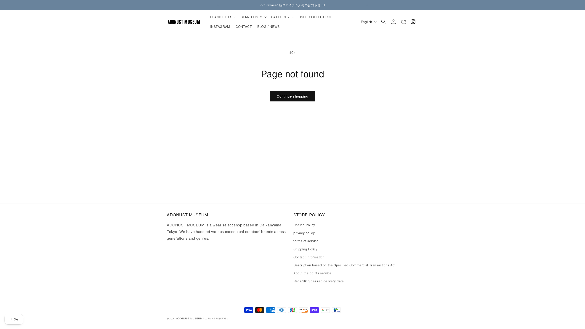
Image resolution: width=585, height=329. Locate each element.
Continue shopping (292, 96)
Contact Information (308, 257)
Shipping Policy (305, 249)
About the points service (312, 273)
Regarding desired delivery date (318, 281)
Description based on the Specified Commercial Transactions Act (344, 265)
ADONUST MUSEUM (189, 318)
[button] (222, 17)
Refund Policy (304, 225)
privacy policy (304, 233)
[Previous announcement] (218, 5)
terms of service (306, 241)
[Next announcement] (367, 5)
